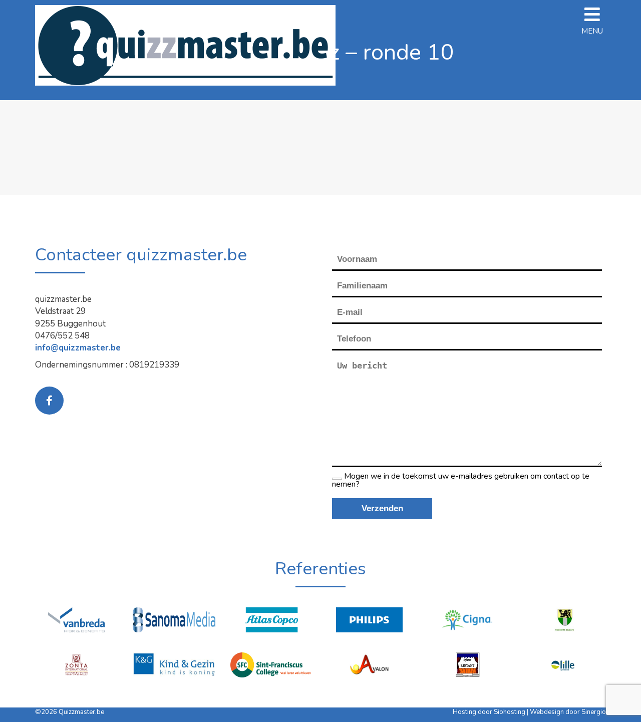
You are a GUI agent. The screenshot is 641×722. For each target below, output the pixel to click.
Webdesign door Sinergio (568, 711)
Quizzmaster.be (81, 711)
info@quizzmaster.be (78, 347)
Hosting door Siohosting (490, 711)
